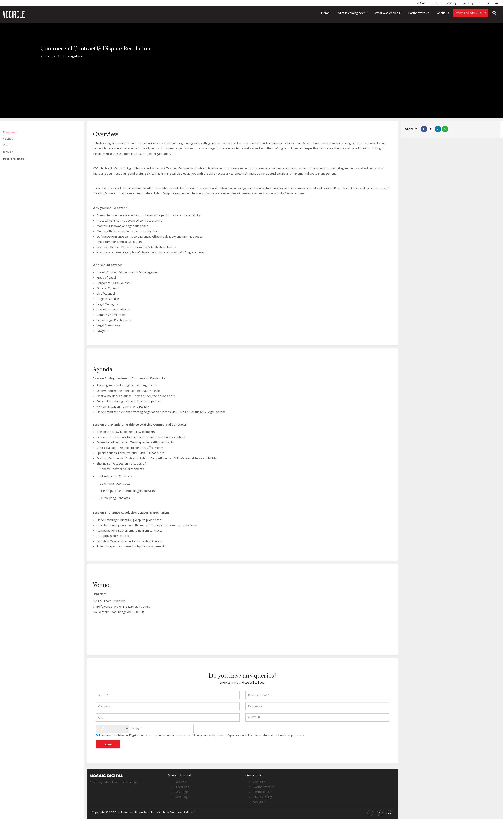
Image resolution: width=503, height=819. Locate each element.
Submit (108, 744)
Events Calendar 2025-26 (470, 13)
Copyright (259, 801)
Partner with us (418, 13)
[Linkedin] (497, 3)
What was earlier (387, 13)
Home (325, 13)
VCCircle (422, 3)
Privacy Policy (262, 797)
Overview (9, 132)
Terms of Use (262, 792)
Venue (7, 145)
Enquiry (8, 151)
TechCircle (437, 3)
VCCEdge (452, 3)
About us (443, 13)
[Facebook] (481, 3)
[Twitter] (489, 3)
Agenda (8, 138)
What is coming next (351, 13)
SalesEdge (468, 3)
